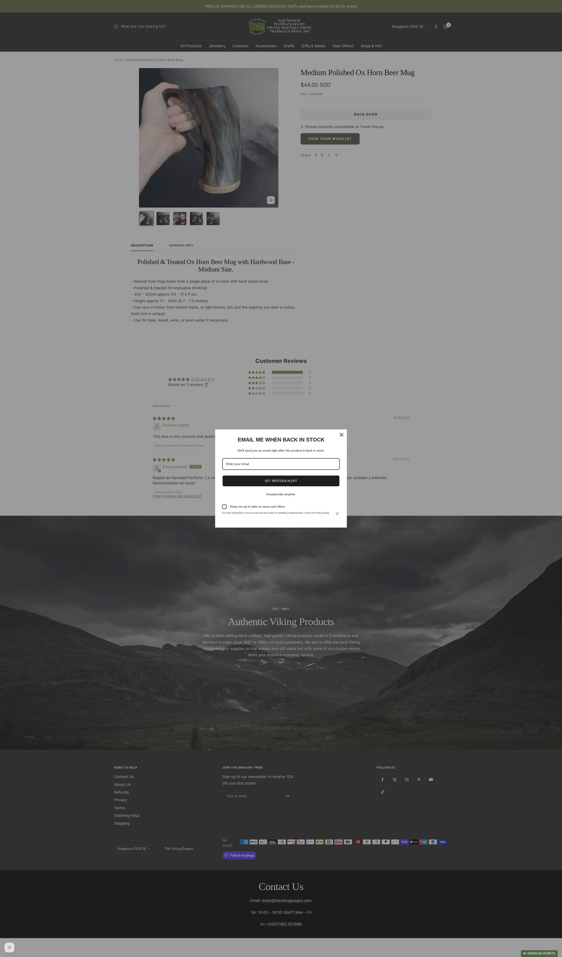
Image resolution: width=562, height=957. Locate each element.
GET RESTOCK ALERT (281, 481)
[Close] (341, 434)
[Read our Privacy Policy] (337, 513)
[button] (539, 953)
